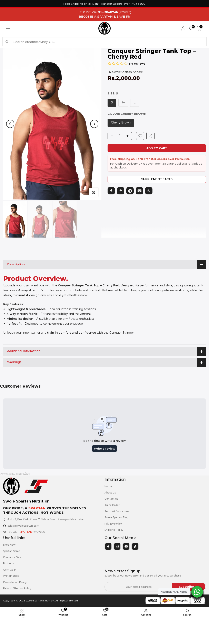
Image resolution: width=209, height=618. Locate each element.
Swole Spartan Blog (116, 517)
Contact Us (111, 498)
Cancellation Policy (15, 582)
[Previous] (10, 124)
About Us (110, 492)
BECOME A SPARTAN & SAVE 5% (105, 16)
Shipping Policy (113, 529)
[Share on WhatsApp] (148, 190)
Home (108, 486)
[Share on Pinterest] (120, 190)
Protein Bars (11, 575)
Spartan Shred (11, 551)
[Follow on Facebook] (108, 546)
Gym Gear (9, 569)
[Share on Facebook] (111, 190)
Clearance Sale (12, 557)
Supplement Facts (156, 179)
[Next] (94, 124)
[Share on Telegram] (130, 190)
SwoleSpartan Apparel (127, 72)
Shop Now (9, 544)
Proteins (8, 563)
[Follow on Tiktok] (135, 546)
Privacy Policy (113, 523)
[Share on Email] (139, 190)
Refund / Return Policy (17, 588)
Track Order (112, 505)
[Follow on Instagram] (117, 546)
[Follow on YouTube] (126, 546)
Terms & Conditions (116, 511)
